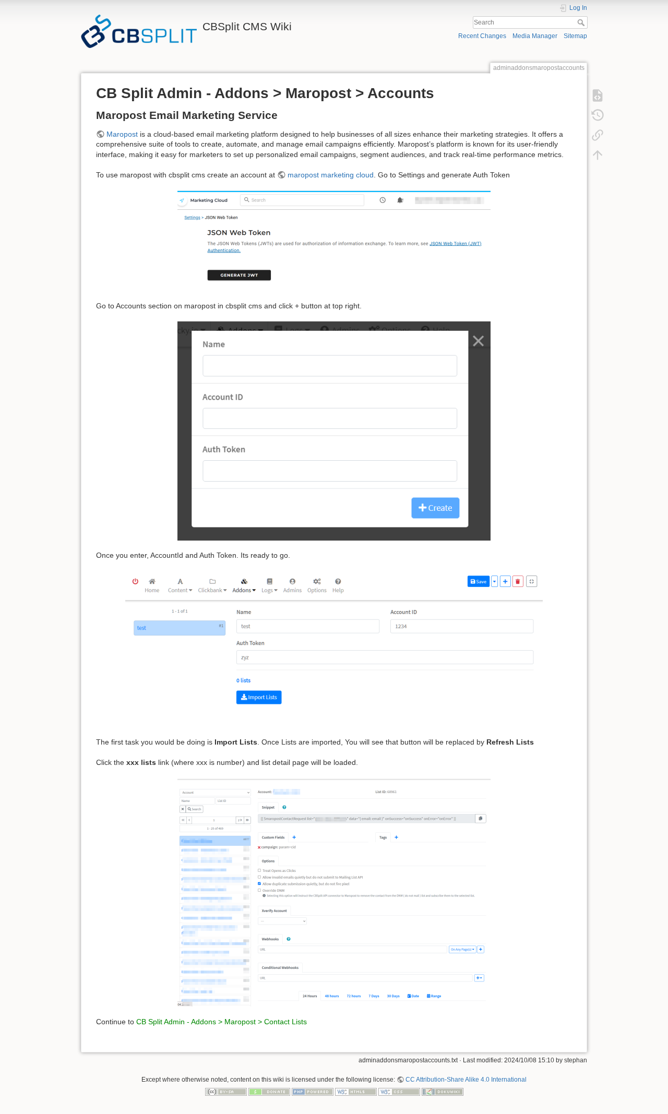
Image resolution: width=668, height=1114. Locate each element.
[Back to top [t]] (598, 154)
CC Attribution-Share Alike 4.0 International (466, 1079)
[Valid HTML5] (356, 1091)
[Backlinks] (598, 135)
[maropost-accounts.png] (334, 648)
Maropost (122, 134)
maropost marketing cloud (331, 175)
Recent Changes (482, 36)
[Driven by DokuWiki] (442, 1091)
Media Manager (534, 36)
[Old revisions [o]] (598, 115)
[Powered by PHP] (312, 1091)
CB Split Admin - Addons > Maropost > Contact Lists (221, 1021)
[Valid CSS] (399, 1091)
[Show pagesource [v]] (598, 95)
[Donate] (269, 1091)
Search (582, 22)
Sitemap (575, 36)
